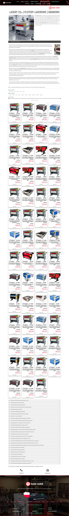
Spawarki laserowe (34, 1)
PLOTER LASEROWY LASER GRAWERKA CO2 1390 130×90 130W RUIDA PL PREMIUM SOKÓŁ (54, 370)
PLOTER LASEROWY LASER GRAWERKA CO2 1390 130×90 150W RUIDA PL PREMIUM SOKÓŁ (14, 243)
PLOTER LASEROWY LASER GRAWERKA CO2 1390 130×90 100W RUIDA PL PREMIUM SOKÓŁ (27, 348)
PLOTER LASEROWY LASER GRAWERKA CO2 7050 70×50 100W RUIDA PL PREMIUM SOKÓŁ (54, 327)
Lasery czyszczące (55, 1)
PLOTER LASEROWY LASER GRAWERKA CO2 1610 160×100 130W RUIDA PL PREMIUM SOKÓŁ (27, 391)
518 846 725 (21, 473)
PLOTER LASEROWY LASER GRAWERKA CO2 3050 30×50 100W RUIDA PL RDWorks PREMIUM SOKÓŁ (41, 348)
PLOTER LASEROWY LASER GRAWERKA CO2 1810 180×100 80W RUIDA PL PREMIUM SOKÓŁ (41, 285)
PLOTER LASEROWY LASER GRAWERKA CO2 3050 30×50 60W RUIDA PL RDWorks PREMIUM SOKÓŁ (14, 200)
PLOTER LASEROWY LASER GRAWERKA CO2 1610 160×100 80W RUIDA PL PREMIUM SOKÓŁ (41, 116)
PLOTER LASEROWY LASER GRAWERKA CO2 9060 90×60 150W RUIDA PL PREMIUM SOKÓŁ (14, 158)
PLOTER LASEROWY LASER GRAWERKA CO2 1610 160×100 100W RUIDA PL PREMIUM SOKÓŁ (41, 306)
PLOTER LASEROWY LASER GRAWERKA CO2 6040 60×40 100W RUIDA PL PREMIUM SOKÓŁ (27, 221)
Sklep (18, 1)
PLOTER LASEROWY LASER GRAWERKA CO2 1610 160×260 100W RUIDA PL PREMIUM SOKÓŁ (27, 306)
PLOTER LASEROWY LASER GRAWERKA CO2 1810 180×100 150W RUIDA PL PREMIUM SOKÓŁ (41, 327)
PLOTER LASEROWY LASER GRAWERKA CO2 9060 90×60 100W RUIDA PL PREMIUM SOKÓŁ (27, 116)
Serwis (32, 3)
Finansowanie (38, 3)
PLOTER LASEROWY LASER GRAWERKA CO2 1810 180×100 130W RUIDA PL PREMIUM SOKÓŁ (54, 116)
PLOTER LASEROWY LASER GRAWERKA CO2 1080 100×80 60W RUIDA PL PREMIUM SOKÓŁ (41, 200)
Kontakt (48, 3)
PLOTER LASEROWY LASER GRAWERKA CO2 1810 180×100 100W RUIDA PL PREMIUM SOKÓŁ (54, 137)
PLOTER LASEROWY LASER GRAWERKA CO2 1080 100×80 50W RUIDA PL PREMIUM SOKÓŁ (54, 200)
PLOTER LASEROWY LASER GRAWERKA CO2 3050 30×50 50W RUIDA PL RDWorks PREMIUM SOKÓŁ (14, 116)
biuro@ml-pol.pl (47, 473)
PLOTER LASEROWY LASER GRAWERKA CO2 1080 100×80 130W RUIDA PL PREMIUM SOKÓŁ (14, 327)
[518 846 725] (21, 470)
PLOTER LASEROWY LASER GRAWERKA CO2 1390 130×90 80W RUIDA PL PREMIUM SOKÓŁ (54, 306)
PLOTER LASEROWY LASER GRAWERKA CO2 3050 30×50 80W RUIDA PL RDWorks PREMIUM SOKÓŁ (14, 221)
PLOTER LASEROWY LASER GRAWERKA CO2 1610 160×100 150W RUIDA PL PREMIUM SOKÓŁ (14, 285)
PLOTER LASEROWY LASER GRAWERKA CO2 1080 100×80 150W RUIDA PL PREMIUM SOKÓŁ (27, 327)
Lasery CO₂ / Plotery (24, 1)
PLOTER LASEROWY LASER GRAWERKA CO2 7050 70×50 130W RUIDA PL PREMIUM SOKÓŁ (27, 137)
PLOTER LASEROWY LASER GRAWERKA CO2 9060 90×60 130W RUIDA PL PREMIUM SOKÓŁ (14, 137)
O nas (44, 3)
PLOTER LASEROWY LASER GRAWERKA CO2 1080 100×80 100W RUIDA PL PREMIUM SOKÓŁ (27, 370)
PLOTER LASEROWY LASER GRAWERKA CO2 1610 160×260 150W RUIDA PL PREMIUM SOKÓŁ (54, 158)
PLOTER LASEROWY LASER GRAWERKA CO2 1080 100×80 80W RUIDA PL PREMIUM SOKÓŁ (54, 264)
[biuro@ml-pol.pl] (47, 470)
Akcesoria (27, 3)
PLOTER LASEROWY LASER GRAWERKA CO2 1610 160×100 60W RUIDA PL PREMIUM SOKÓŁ (14, 348)
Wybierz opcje (18, 119)
